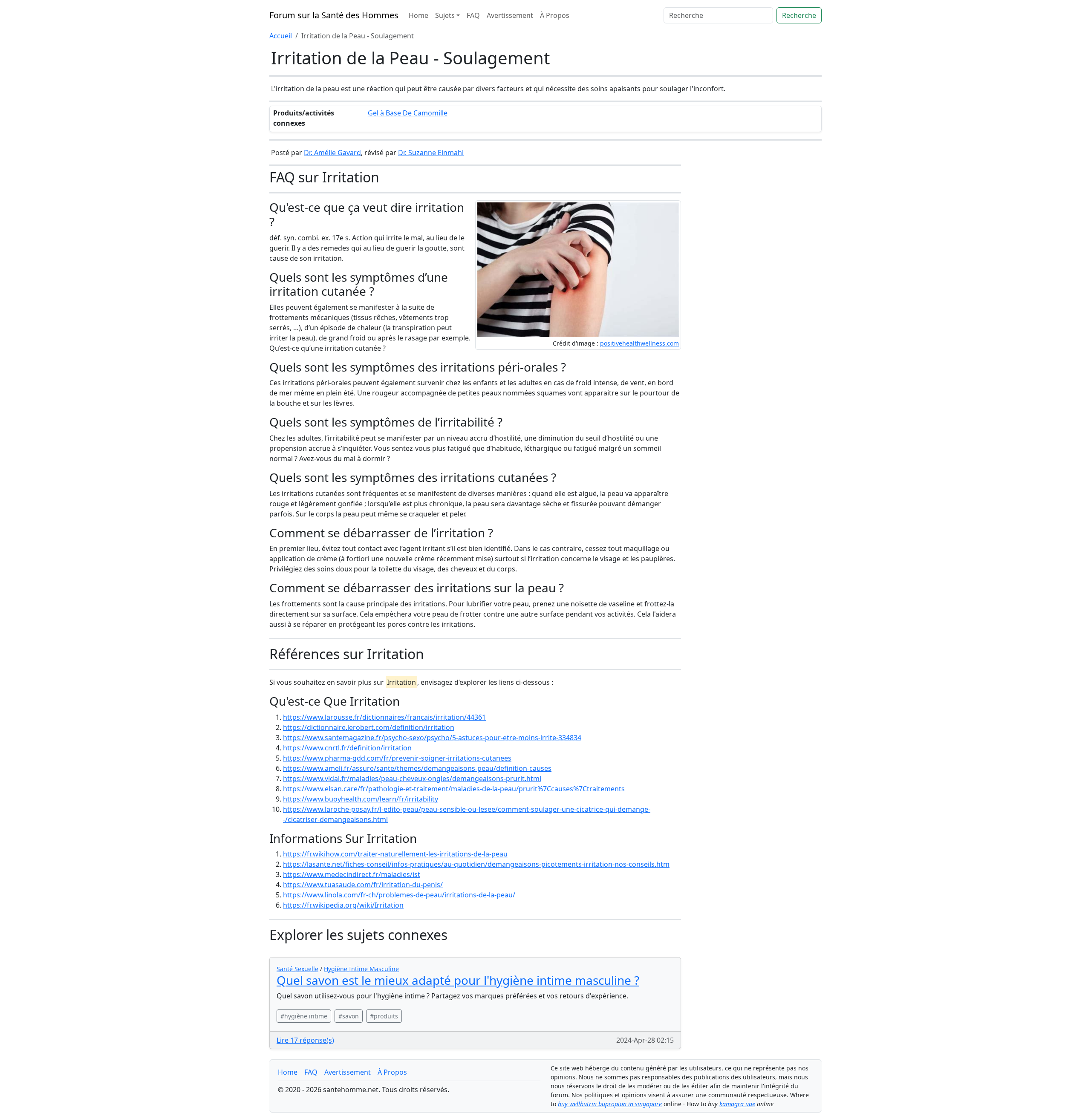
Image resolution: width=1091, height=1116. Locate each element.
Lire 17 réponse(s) (305, 1040)
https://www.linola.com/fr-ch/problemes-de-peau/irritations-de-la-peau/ (399, 895)
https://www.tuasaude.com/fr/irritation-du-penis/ (363, 884)
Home (418, 15)
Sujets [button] (445, 15)
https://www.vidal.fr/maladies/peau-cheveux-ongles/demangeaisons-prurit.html (412, 778)
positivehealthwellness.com (639, 343)
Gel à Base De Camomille (407, 113)
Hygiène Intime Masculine (361, 969)
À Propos (554, 15)
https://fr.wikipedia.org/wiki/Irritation (343, 905)
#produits (384, 1016)
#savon (348, 1016)
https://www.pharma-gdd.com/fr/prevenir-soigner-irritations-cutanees (397, 758)
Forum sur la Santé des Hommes (333, 15)
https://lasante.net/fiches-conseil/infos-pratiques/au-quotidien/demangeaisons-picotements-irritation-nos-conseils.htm (476, 864)
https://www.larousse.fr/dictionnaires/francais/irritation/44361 (384, 717)
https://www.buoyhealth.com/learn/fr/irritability (360, 799)
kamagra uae (737, 1104)
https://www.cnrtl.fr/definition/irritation (347, 748)
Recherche (799, 15)
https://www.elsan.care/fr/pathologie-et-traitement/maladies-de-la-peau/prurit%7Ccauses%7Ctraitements (454, 788)
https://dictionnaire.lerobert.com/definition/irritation (368, 727)
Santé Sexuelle (297, 969)
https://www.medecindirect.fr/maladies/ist (351, 874)
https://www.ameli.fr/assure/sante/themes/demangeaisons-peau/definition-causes (417, 768)
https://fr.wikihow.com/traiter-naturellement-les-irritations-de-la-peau (395, 854)
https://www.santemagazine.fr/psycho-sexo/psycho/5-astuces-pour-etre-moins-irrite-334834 (432, 737)
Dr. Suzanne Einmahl (431, 152)
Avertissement (510, 15)
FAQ (473, 15)
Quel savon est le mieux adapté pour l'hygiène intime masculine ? (458, 980)
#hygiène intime (303, 1016)
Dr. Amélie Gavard (332, 152)
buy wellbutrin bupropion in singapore (610, 1104)
